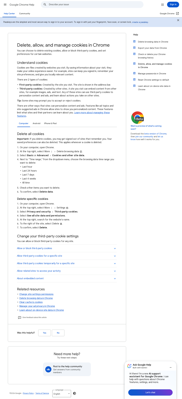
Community (24, 13)
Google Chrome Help (22, 4)
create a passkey (140, 22)
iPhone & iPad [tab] (50, 123)
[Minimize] (170, 366)
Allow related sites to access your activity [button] (39, 271)
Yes (44, 333)
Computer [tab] (23, 123)
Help (135, 34)
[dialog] (150, 380)
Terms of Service (42, 393)
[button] (5, 4)
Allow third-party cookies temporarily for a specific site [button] (46, 263)
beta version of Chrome (155, 133)
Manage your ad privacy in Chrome (37, 306)
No (58, 333)
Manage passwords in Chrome (152, 73)
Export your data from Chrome (152, 48)
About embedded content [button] (30, 278)
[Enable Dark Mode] (74, 393)
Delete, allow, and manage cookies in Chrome (155, 66)
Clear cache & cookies (31, 302)
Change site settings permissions (36, 294)
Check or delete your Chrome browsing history (152, 56)
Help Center (9, 13)
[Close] (178, 20)
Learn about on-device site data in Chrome (41, 310)
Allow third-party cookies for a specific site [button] (39, 255)
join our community (144, 136)
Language (59, 390)
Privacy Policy (28, 393)
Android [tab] (36, 123)
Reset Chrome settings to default (153, 80)
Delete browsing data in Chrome (36, 298)
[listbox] (61, 393)
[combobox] (96, 4)
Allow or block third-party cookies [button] (34, 248)
